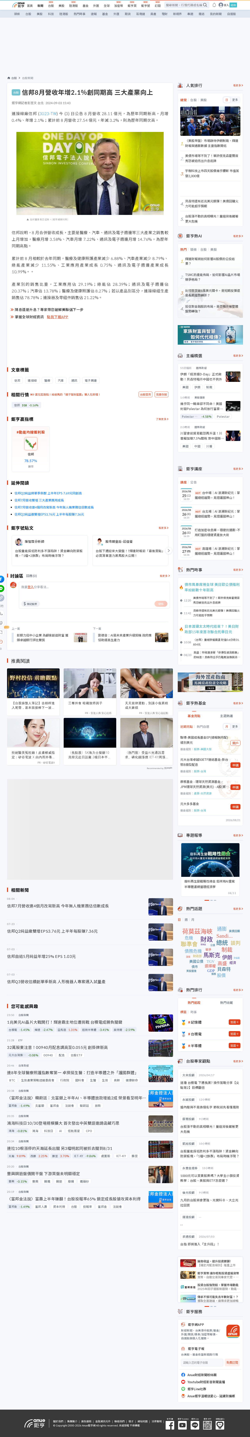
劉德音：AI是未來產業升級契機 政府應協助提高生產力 (125, 637)
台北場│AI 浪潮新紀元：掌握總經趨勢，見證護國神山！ (217, 514)
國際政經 (201, 368)
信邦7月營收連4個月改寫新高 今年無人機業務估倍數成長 (54, 507)
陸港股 (73, 6)
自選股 (231, 14)
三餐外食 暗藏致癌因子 (85, 703)
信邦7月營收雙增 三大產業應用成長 (39, 500)
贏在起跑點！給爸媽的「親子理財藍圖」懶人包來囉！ (68, 394)
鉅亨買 (132, 6)
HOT (198, 493)
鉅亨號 (145, 6)
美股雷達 (200, 397)
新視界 (177, 14)
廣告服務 (86, 1421)
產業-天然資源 (203, 793)
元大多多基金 (189, 803)
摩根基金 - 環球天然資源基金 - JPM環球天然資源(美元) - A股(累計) (203, 784)
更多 (235, 99)
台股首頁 (145, 394)
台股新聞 (27, 78)
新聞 (40, 6)
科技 (51, 14)
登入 (226, 5)
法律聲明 (157, 1421)
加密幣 (118, 6)
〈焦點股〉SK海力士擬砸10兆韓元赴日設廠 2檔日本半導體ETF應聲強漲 (89, 754)
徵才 (131, 1421)
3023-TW (48, 113)
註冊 (233, 5)
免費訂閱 (232, 1362)
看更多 (163, 527)
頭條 (17, 14)
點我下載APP (57, 316)
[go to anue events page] (214, 5)
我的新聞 (216, 14)
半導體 (196, 1045)
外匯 (96, 6)
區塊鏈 (140, 14)
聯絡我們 (119, 1421)
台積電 (196, 1033)
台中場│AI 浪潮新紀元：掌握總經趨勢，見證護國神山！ (217, 495)
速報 (94, 14)
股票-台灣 (200, 771)
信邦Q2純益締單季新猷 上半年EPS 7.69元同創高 (48, 493)
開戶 (235, 743)
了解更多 (161, 419)
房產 (153, 14)
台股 (51, 6)
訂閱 (158, 6)
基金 (85, 6)
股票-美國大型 (203, 749)
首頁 (30, 6)
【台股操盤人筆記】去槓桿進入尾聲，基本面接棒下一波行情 (33, 705)
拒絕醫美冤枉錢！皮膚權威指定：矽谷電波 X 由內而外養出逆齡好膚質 (33, 754)
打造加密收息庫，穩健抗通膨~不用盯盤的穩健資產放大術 (217, 532)
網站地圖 (143, 1421)
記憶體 (196, 1022)
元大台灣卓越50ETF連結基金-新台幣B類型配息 (204, 762)
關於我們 (58, 1421)
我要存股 (161, 394)
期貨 (128, 14)
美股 (61, 6)
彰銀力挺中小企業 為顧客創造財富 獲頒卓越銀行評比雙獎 (42, 637)
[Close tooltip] (33, 641)
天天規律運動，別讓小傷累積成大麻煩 (146, 705)
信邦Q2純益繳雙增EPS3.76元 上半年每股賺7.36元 (49, 514)
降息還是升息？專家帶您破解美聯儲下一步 (49, 309)
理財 (165, 14)
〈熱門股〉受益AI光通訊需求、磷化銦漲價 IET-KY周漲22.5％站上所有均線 (145, 754)
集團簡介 (72, 1421)
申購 (235, 765)
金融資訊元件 (103, 1421)
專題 (190, 14)
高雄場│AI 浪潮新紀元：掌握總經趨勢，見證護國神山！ (217, 551)
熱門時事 (79, 14)
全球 (107, 6)
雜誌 (201, 14)
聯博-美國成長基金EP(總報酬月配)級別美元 (204, 740)
